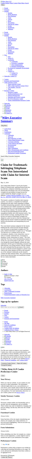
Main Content (14, 3)
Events (10, 26)
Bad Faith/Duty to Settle (14, 138)
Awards (10, 69)
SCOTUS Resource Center (15, 99)
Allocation (7, 288)
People (6, 8)
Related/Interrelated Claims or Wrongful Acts (17, 294)
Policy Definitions (13, 148)
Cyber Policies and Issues (15, 143)
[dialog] (16, 358)
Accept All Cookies (6, 365)
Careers (6, 79)
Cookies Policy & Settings (11, 328)
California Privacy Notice (11, 330)
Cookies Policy (23, 360)
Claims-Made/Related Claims (16, 140)
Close (2, 375)
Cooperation (7, 290)
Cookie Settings (5, 3)
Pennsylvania (8, 293)
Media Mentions (12, 14)
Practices (6, 9)
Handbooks (11, 27)
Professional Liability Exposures (17, 153)
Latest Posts (7, 129)
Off (8, 444)
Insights (6, 11)
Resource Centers (9, 90)
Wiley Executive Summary (8, 298)
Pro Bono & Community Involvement (18, 68)
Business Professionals (17, 66)
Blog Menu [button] (4, 125)
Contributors (7, 132)
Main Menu (21, 3)
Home (6, 321)
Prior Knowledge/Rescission (16, 151)
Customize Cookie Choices (8, 363)
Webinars (10, 29)
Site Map (6, 323)
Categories (7, 133)
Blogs (9, 21)
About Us (10, 58)
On (4, 444)
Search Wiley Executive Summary (10, 156)
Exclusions (11, 146)
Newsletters (11, 22)
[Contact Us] (8, 113)
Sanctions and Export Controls (16, 97)
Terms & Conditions (10, 325)
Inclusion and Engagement (11, 81)
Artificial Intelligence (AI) (15, 94)
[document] (16, 413)
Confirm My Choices (6, 457)
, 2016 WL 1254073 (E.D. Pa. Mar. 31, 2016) (16, 196)
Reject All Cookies (22, 363)
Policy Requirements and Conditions (18, 150)
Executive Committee (17, 63)
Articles (10, 19)
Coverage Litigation (13, 142)
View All (10, 137)
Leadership (11, 60)
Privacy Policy (8, 326)
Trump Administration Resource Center (19, 100)
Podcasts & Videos (13, 24)
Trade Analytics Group (10, 82)
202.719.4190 (8, 279)
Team (9, 89)
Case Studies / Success (14, 87)
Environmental (12, 145)
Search (27, 3)
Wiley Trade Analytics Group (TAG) (18, 86)
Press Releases (12, 16)
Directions (14, 74)
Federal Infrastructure (14, 95)
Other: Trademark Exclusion (12, 291)
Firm (5, 55)
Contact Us (11, 71)
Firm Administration (17, 65)
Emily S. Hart (8, 274)
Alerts (9, 18)
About (6, 130)
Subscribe (7, 76)
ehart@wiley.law (9, 280)
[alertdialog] (16, 413)
